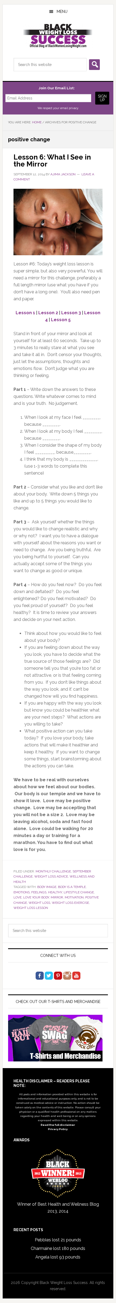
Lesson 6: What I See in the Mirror (52, 160)
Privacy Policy (58, 1129)
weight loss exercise (70, 903)
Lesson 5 (61, 319)
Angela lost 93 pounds (57, 1257)
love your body (36, 897)
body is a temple (72, 887)
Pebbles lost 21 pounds (58, 1239)
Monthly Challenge (53, 871)
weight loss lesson (30, 908)
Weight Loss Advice (51, 876)
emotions (21, 892)
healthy (55, 892)
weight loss (39, 903)
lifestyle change (79, 892)
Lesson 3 (71, 312)
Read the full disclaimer (58, 1124)
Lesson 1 (25, 312)
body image (46, 887)
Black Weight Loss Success (58, 36)
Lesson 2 (48, 312)
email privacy (69, 108)
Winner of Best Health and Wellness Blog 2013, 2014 (58, 1208)
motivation (74, 897)
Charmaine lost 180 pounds (58, 1248)
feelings (38, 892)
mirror (57, 897)
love (17, 897)
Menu (62, 11)
